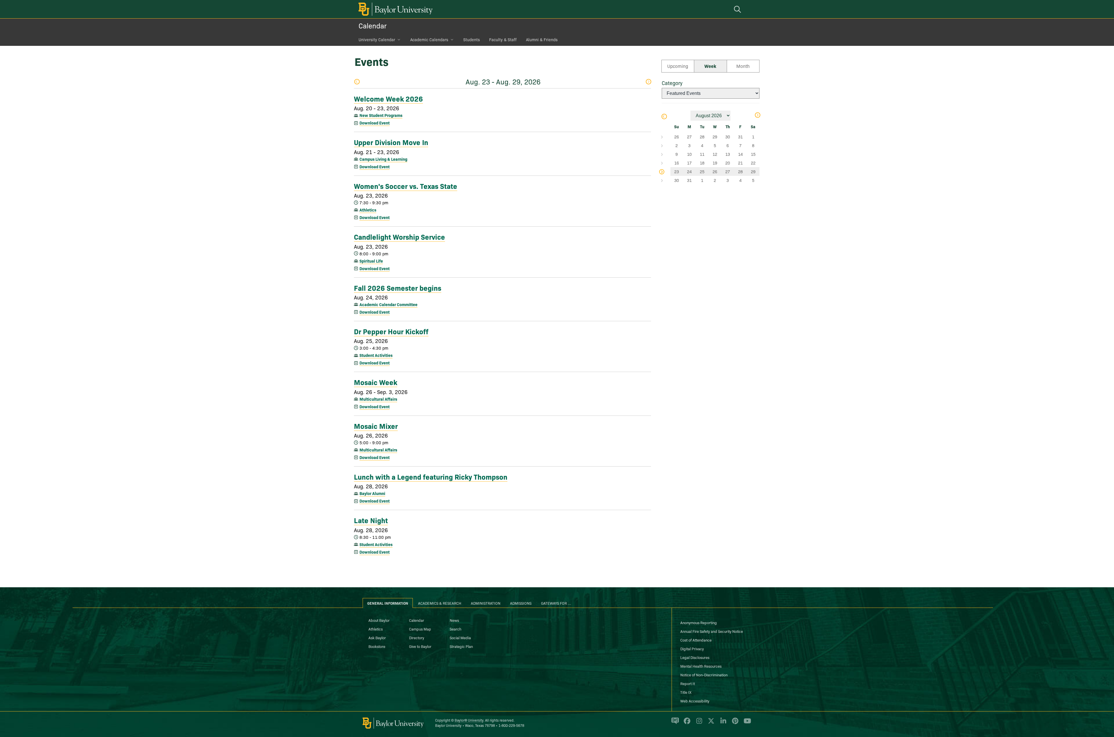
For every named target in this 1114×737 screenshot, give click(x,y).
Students (471, 39)
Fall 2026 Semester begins (397, 287)
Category (672, 82)
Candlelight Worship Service (399, 236)
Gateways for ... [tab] (556, 603)
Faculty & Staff (503, 39)
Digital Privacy (692, 648)
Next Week (648, 82)
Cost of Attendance (696, 639)
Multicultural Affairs (378, 399)
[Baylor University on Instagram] (698, 723)
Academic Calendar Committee (388, 304)
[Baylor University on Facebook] (686, 723)
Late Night (371, 520)
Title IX (685, 692)
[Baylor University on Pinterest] (734, 723)
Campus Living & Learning (383, 159)
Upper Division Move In (391, 142)
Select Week (666, 136)
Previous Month (664, 117)
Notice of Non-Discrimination (704, 674)
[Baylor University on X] (710, 723)
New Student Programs (380, 115)
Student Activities (376, 355)
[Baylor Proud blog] (674, 723)
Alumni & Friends (542, 39)
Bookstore (376, 646)
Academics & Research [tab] (439, 603)
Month (743, 66)
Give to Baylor (420, 646)
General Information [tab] (387, 603)
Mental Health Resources (700, 666)
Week (710, 66)
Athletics (367, 210)
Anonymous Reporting (698, 622)
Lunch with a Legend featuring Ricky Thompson (430, 476)
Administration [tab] (485, 603)
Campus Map (420, 628)
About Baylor (379, 620)
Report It (687, 683)
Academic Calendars (429, 39)
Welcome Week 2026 (388, 98)
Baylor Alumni (372, 493)
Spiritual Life (371, 261)
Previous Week (357, 82)
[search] (738, 9)
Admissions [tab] (520, 603)
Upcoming (677, 66)
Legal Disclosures (694, 657)
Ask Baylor (377, 637)
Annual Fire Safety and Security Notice (711, 631)
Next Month (757, 115)
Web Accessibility (694, 700)
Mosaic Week (375, 382)
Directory (416, 637)
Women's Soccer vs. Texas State (405, 186)
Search (455, 628)
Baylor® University (469, 720)
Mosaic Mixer (376, 426)
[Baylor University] (394, 9)
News (454, 620)
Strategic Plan (461, 646)
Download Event (374, 123)
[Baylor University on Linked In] (722, 723)
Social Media (460, 637)
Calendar (373, 25)
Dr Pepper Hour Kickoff (391, 331)
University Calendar (377, 39)
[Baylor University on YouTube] (745, 723)
